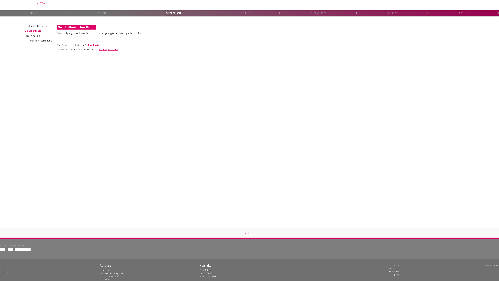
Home (33, 13)
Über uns (463, 13)
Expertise (392, 13)
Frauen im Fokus (33, 35)
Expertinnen (173, 13)
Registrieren (42, 3)
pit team (496, 265)
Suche (396, 265)
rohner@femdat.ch (208, 276)
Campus (245, 13)
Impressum (394, 271)
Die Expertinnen (33, 30)
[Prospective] (27, 249)
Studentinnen (318, 13)
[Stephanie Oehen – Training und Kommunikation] (10, 249)
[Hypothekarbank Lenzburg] (19, 249)
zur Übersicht (249, 233)
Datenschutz (393, 268)
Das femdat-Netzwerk (36, 26)
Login (42, 2)
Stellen (101, 13)
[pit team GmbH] (2, 249)
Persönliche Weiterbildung (38, 40)
